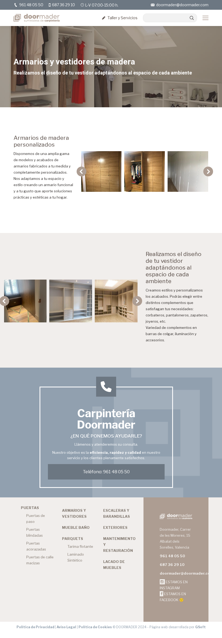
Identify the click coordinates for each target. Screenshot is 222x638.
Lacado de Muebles (114, 564)
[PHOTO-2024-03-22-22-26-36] (116, 301)
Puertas (30, 508)
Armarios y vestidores (74, 513)
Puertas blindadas (34, 532)
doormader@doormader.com (182, 4)
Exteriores (115, 527)
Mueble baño (76, 527)
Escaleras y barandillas (116, 513)
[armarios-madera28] (188, 171)
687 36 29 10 (63, 4)
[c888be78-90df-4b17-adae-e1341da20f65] (144, 171)
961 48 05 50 (31, 4)
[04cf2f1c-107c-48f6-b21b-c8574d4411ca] (101, 171)
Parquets (72, 538)
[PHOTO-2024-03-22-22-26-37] (70, 301)
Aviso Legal (66, 627)
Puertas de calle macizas (40, 560)
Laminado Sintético (75, 557)
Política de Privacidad (36, 627)
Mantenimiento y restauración (119, 544)
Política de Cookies (95, 627)
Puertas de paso (35, 518)
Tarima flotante (80, 546)
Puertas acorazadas (36, 546)
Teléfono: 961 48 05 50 (106, 471)
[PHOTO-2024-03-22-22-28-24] (25, 301)
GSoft (200, 627)
